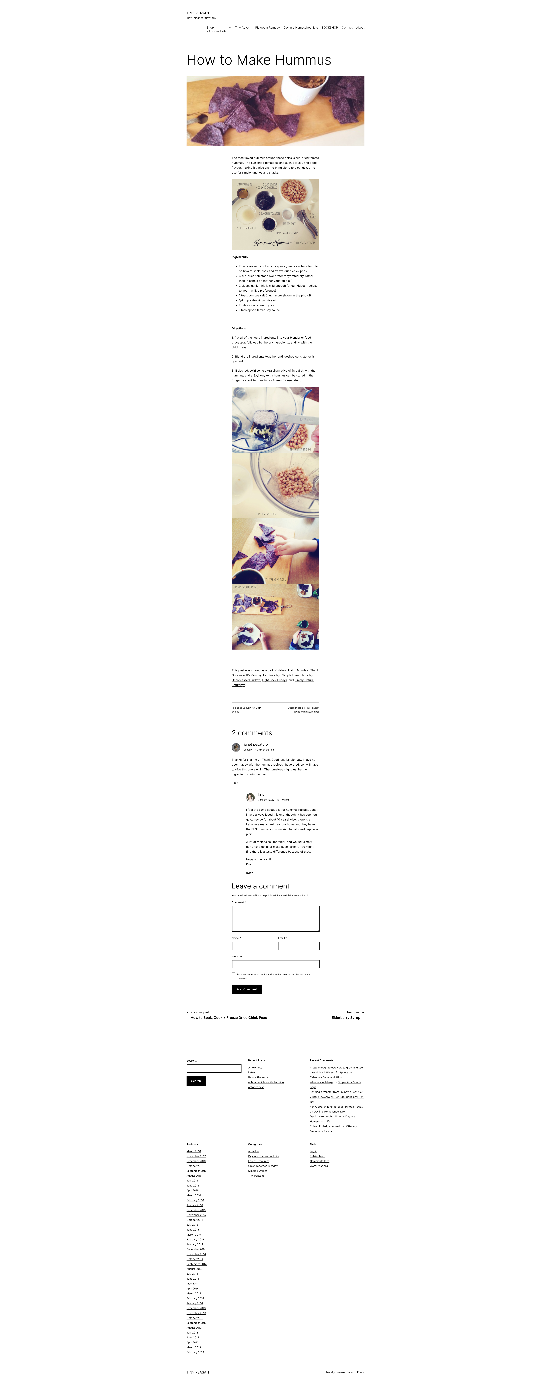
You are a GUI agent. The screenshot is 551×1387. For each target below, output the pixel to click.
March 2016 (194, 1195)
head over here (297, 266)
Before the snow (258, 1077)
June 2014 (193, 1278)
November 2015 (196, 1214)
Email (282, 938)
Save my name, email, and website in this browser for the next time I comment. (274, 976)
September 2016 (196, 1170)
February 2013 (195, 1352)
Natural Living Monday (293, 670)
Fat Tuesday (271, 675)
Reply (235, 782)
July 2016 (192, 1180)
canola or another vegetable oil (270, 281)
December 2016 (196, 1161)
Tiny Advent (243, 27)
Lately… (253, 1072)
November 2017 (196, 1156)
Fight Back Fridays (274, 680)
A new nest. (255, 1067)
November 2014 (196, 1254)
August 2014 (194, 1268)
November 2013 (196, 1313)
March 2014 (194, 1293)
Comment (239, 902)
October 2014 (195, 1259)
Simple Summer (257, 1170)
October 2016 (195, 1165)
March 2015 (194, 1234)
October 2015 (195, 1219)
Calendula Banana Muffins (326, 1077)
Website (237, 956)
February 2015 (195, 1239)
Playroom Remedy (267, 27)
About (360, 27)
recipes (315, 711)
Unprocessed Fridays (246, 680)
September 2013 (196, 1322)
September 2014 (197, 1264)
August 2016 (194, 1175)
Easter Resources (258, 1161)
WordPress (357, 1372)
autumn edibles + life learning (266, 1082)
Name (236, 938)
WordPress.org (319, 1165)
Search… (192, 1060)
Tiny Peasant (199, 13)
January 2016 (195, 1205)
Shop (216, 29)
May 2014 (192, 1283)
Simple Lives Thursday (297, 675)
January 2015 (195, 1244)
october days (256, 1087)
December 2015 (196, 1210)
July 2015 (192, 1224)
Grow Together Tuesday (263, 1165)
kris (237, 711)
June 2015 (193, 1229)
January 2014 (195, 1303)
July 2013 (192, 1332)
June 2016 (193, 1185)
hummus (305, 711)
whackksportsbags (321, 1082)
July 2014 (192, 1273)
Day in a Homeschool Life (301, 27)
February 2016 (195, 1200)
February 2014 (195, 1298)
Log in (313, 1151)
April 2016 (193, 1190)
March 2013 (194, 1347)
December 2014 (196, 1249)
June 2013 (193, 1337)
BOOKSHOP (330, 27)
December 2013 (196, 1308)
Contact (347, 27)
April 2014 (193, 1288)
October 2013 (195, 1317)
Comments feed (319, 1161)
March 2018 (194, 1151)
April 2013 (193, 1342)
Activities (253, 1151)
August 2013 (194, 1327)
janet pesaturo (256, 744)
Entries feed (317, 1156)
